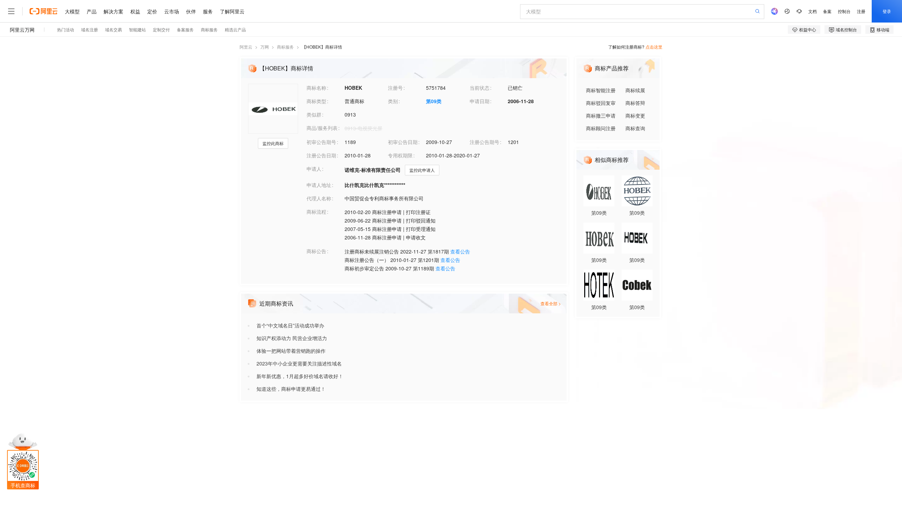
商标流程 (316, 211)
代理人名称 (319, 198)
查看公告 (460, 251)
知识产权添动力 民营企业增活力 (292, 338)
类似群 (314, 114)
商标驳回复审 (601, 102)
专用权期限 (400, 155)
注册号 (395, 87)
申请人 (314, 168)
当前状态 (479, 87)
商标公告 (316, 251)
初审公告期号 (321, 141)
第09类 (433, 101)
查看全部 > (550, 303)
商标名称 (316, 87)
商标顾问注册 (601, 128)
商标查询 (635, 128)
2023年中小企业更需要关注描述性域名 (299, 363)
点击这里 (653, 47)
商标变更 (635, 115)
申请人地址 (319, 184)
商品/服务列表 (322, 127)
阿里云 (246, 47)
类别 (393, 101)
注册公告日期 (321, 155)
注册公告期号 (484, 141)
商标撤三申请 (601, 115)
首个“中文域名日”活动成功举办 (290, 325)
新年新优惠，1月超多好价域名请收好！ (300, 376)
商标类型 (316, 101)
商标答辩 (635, 102)
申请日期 (479, 101)
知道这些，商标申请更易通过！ (291, 388)
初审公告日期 (403, 141)
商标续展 (635, 90)
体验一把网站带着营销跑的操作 (291, 350)
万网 (264, 47)
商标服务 (285, 47)
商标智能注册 (601, 90)
